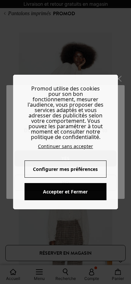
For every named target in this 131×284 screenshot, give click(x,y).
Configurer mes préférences (65, 169)
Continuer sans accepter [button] (65, 146)
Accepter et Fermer (65, 191)
